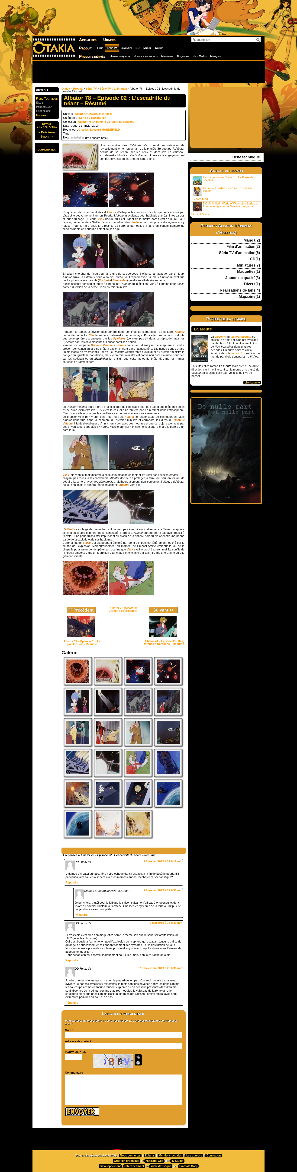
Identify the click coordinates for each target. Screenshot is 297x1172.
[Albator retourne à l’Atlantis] (108, 806)
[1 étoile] (72, 137)
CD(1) (255, 259)
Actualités (87, 40)
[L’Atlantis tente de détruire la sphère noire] (168, 806)
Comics (159, 48)
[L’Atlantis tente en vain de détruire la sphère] (78, 775)
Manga (147, 48)
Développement (110, 1166)
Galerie (41, 115)
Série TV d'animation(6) (239, 253)
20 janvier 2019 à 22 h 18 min (163, 861)
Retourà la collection (46, 126)
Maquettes (183, 56)
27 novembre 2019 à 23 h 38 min (160, 968)
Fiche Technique (47, 98)
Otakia (65, 88)
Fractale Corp (188, 1166)
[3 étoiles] (77, 137)
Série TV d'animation (113, 88)
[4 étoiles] (80, 137)
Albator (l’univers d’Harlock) (93, 114)
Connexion (214, 1155)
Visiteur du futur (241, 336)
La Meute (203, 329)
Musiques (215, 56)
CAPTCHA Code (76, 1052)
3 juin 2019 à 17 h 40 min (166, 922)
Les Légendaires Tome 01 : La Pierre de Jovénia (228, 179)
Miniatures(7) (248, 265)
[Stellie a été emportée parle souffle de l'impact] (131, 594)
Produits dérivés (92, 56)
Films (100, 48)
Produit (85, 48)
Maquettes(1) (248, 271)
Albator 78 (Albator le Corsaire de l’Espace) (106, 121)
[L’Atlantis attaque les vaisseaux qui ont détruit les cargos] (168, 775)
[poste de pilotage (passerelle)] (138, 806)
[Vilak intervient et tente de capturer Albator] (85, 468)
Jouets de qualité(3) (242, 278)
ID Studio (177, 1161)
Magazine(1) (249, 296)
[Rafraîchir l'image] (138, 1062)
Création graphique (126, 1161)
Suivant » (46, 136)
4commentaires (47, 148)
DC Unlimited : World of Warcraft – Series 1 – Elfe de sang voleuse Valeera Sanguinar (231, 205)
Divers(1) (252, 284)
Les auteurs (194, 1155)
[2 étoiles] (74, 137)
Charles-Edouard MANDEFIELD (99, 129)
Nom (68, 1030)
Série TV (112, 48)
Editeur (149, 1155)
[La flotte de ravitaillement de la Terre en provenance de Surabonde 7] (85, 206)
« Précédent (47, 132)
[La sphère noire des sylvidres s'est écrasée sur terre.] (85, 594)
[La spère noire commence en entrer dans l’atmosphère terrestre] (78, 837)
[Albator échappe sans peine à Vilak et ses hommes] (131, 468)
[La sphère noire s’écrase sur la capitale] (108, 837)
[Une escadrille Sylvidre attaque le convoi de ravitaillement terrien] (131, 206)
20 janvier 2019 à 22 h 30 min (163, 890)
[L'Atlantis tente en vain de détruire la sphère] (85, 523)
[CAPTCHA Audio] (138, 1057)
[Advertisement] (148, 71)
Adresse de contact (78, 1041)
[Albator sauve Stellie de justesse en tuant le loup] (131, 325)
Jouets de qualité (120, 56)
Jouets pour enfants (146, 56)
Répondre (71, 882)
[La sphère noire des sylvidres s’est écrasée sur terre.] (78, 684)
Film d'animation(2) (243, 246)
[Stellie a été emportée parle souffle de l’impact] (138, 775)
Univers (109, 40)
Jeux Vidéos (200, 56)
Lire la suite (252, 382)
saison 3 (236, 353)
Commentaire (74, 1072)
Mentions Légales (170, 1155)
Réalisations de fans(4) (240, 290)
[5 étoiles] (83, 137)
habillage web (154, 1161)
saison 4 (220, 336)
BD (138, 48)
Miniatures (167, 56)
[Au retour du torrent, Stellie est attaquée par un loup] (85, 325)
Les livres (126, 48)
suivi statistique (160, 1166)
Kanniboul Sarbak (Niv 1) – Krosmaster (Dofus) (227, 190)
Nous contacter (130, 1155)
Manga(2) (252, 240)
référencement (134, 1166)
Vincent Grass (200, 214)
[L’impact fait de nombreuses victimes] (138, 837)
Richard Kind (199, 199)
